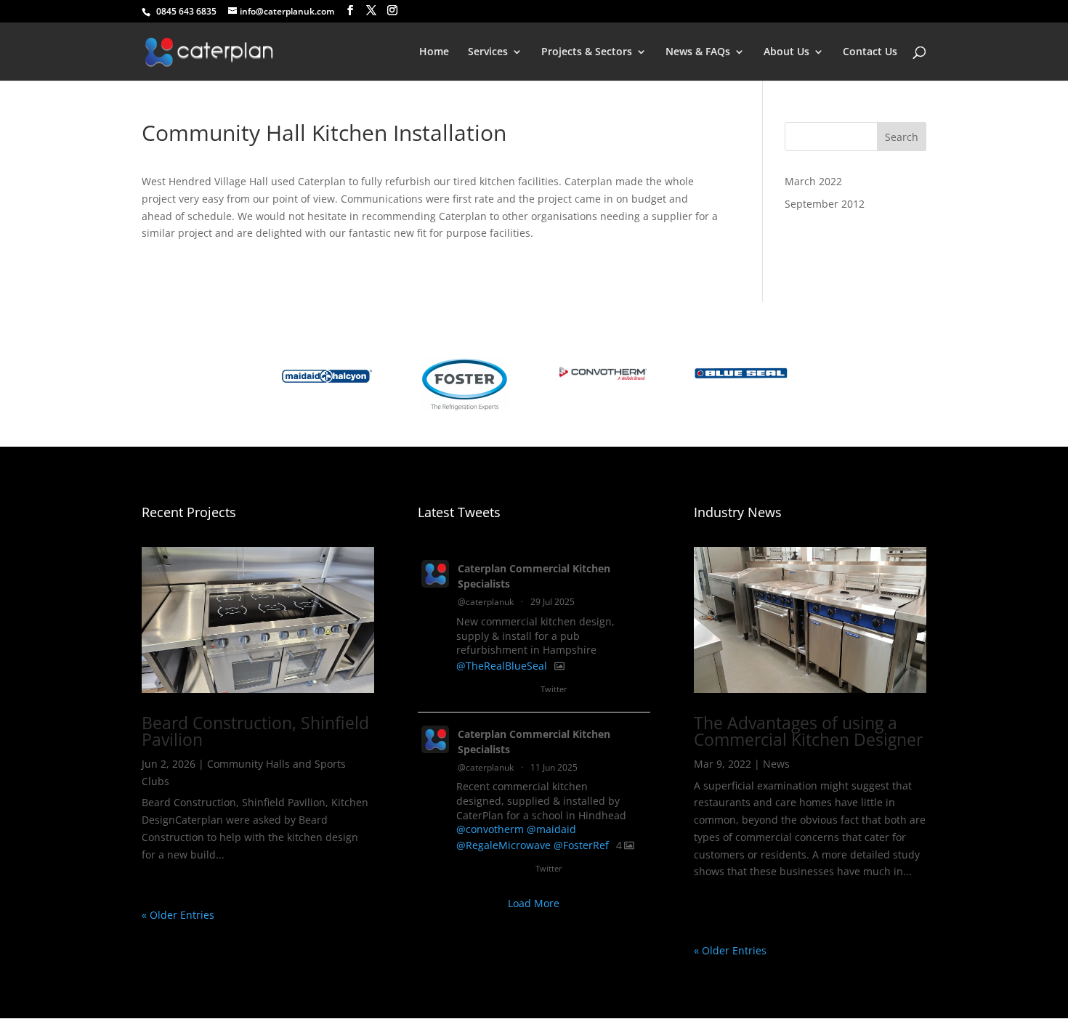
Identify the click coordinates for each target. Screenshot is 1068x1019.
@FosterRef (581, 845)
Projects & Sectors (586, 52)
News (776, 764)
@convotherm (490, 829)
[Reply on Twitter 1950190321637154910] (465, 691)
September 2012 (825, 204)
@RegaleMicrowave (503, 845)
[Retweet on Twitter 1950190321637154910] (490, 691)
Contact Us (870, 52)
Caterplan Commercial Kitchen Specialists (534, 575)
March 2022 (813, 181)
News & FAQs (698, 52)
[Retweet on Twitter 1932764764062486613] (490, 870)
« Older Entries (178, 915)
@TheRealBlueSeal (501, 666)
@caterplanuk (486, 602)
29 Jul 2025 (552, 602)
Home (434, 52)
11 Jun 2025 (554, 767)
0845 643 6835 (184, 11)
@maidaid (551, 829)
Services (488, 52)
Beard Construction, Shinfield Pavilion (255, 731)
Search (901, 137)
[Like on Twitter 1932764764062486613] (518, 870)
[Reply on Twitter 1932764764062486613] (465, 870)
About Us (786, 52)
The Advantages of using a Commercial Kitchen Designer (808, 731)
